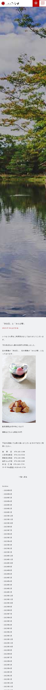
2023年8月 (8, 610)
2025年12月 (8, 516)
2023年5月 (8, 621)
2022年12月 (8, 639)
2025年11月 (8, 519)
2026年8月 (8, 490)
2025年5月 (8, 537)
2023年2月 (8, 632)
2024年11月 (8, 559)
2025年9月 (8, 527)
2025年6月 (8, 534)
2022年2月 (8, 676)
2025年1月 (8, 552)
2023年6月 (8, 617)
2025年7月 (8, 530)
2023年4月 (8, 625)
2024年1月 (8, 592)
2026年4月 (8, 501)
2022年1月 (8, 679)
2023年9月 (8, 607)
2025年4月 (8, 541)
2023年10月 (8, 603)
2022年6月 (8, 661)
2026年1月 (8, 512)
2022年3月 (8, 672)
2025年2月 (8, 548)
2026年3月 (8, 505)
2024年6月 (8, 574)
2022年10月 (8, 646)
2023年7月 (8, 614)
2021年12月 (8, 683)
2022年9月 (8, 650)
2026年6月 (8, 494)
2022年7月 (8, 657)
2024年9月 (8, 567)
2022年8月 (8, 654)
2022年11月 (8, 643)
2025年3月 (8, 545)
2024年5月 (8, 578)
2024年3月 (8, 585)
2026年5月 (8, 498)
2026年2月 (8, 508)
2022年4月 (8, 668)
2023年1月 (8, 636)
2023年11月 (8, 599)
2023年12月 (8, 596)
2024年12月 (8, 556)
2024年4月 (8, 581)
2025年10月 (8, 523)
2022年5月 (8, 665)
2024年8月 (8, 570)
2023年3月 (8, 628)
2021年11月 (8, 686)
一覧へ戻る (23, 477)
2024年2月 (8, 588)
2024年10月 (8, 563)
